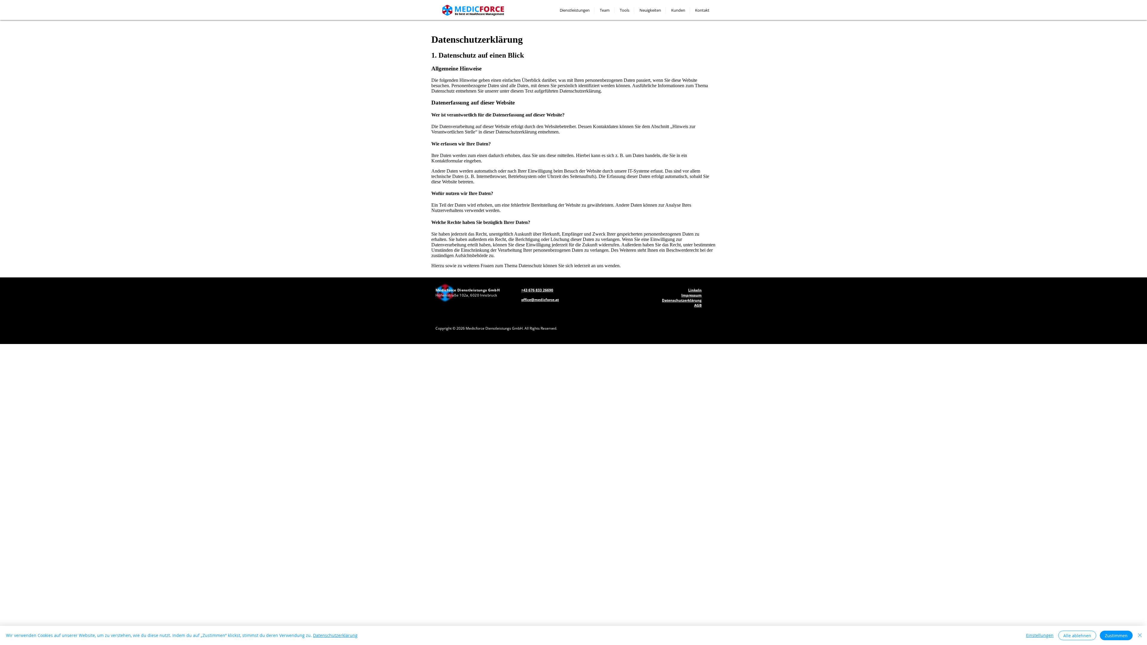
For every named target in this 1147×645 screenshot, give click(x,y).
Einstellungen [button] (1040, 635)
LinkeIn (695, 290)
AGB (698, 305)
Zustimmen (1116, 635)
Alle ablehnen (1077, 635)
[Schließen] (1139, 635)
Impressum (691, 295)
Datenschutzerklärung (335, 635)
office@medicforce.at (540, 299)
